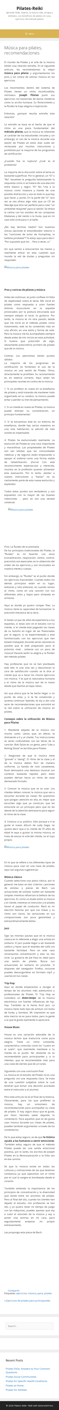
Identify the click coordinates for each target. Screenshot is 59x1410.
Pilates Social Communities (21, 1376)
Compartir (14, 1290)
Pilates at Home (15, 1385)
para (40, 1293)
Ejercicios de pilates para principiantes (28, 1300)
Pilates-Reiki (29, 8)
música (32, 1293)
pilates (48, 1293)
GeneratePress (45, 1405)
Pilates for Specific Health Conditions (26, 1381)
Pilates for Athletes (16, 1389)
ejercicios (21, 1293)
